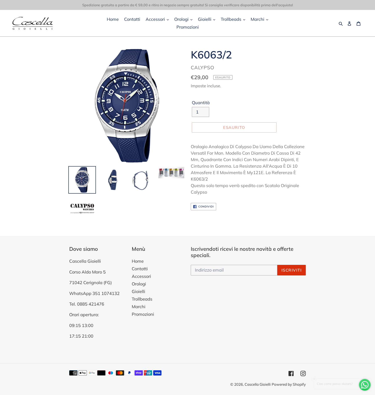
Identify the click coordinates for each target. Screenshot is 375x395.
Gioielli (138, 291)
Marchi (138, 306)
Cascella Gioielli (258, 384)
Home (138, 261)
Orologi (139, 284)
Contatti (140, 268)
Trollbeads (142, 299)
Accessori (141, 276)
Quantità (201, 102)
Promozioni (143, 314)
